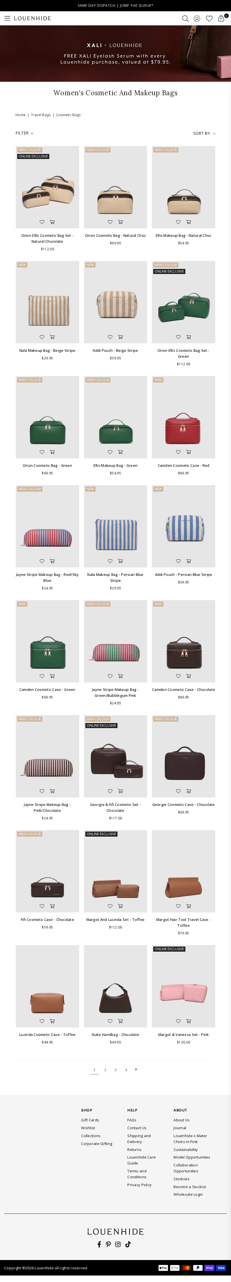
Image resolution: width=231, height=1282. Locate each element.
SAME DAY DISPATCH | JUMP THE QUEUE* (116, 5)
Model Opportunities (192, 1157)
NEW (22, 264)
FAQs (131, 1119)
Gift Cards (90, 1119)
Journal (180, 1127)
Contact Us (136, 1127)
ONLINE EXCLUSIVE (33, 156)
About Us (182, 1119)
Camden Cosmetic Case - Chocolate (183, 689)
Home (20, 114)
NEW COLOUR (30, 149)
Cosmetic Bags (68, 114)
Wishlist (88, 1127)
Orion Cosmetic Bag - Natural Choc (115, 235)
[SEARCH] (185, 18)
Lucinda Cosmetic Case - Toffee (47, 1034)
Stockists (182, 1178)
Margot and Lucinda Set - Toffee (115, 919)
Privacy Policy (139, 1184)
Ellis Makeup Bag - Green (116, 465)
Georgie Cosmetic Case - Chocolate (183, 804)
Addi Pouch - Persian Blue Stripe (183, 574)
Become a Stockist (190, 1186)
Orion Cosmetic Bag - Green (47, 465)
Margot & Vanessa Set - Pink (183, 1034)
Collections (91, 1135)
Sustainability (186, 1149)
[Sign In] (197, 18)
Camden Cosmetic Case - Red (184, 465)
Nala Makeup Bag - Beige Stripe (47, 350)
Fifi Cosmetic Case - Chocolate (47, 919)
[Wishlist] (209, 18)
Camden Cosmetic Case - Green (47, 689)
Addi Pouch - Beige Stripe (115, 350)
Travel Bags (40, 114)
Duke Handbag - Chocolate (115, 1034)
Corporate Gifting (96, 1143)
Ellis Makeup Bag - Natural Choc (184, 235)
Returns (134, 1149)
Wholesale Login (188, 1194)
